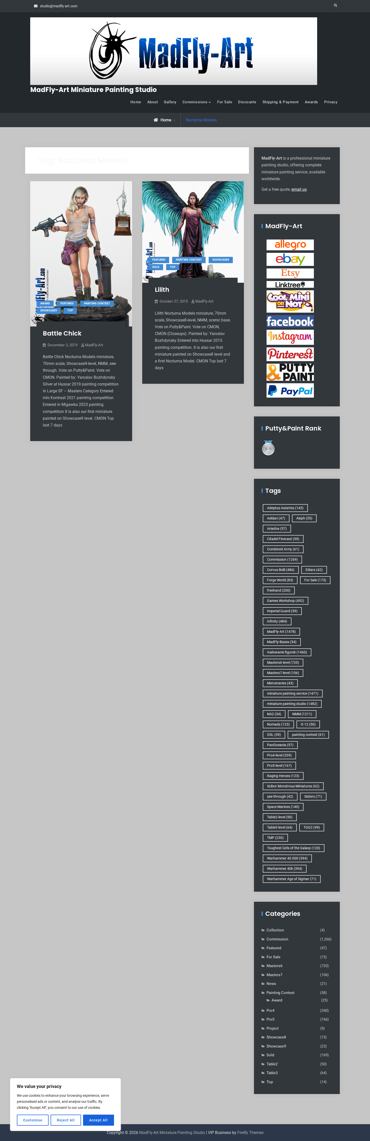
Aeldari (276, 518)
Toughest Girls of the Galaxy (293, 848)
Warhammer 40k (284, 869)
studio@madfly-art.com (58, 6)
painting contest (308, 735)
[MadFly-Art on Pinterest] (290, 354)
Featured (66, 303)
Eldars (314, 570)
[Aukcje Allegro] (290, 245)
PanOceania (280, 745)
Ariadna (277, 529)
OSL (274, 735)
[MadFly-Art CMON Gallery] (290, 301)
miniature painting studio (292, 704)
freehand (278, 590)
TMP (275, 838)
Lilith (162, 289)
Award (45, 303)
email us (299, 189)
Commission (282, 559)
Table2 (272, 1064)
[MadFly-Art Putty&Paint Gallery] (290, 372)
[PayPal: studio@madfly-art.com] (290, 390)
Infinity (277, 621)
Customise (33, 1120)
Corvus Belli (280, 570)
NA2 (274, 714)
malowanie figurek (287, 652)
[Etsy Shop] (290, 273)
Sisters (313, 796)
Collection (275, 930)
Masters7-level (283, 673)
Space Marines (283, 807)
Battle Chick (62, 333)
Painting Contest (97, 303)
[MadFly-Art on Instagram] (290, 337)
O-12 (308, 724)
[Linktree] (290, 284)
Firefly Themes (250, 1132)
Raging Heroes (283, 776)
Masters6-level (283, 662)
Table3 (272, 1073)
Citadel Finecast (283, 539)
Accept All (98, 1120)
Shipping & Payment (281, 102)
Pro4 (270, 1010)
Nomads (278, 724)
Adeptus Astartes (285, 508)
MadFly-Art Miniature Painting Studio (93, 89)
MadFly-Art (94, 345)
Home (135, 102)
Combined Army (283, 549)
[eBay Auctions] (290, 259)
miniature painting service (292, 693)
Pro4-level (279, 755)
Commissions (195, 102)
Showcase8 (220, 259)
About (152, 102)
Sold (155, 267)
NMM (302, 714)
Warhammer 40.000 (287, 858)
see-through (280, 796)
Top (70, 310)
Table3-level (279, 827)
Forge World (280, 580)
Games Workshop (285, 601)
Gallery (170, 102)
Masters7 (274, 975)
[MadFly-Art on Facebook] (290, 321)
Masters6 (274, 966)
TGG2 (312, 827)
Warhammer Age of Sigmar (291, 879)
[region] (65, 1104)
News (271, 983)
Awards (311, 102)
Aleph (304, 518)
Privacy (331, 102)
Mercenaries (280, 683)
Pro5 (270, 1019)
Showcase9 (48, 310)
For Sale (224, 102)
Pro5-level (279, 766)
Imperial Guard (282, 611)
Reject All (66, 1120)
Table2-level (279, 817)
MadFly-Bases (282, 642)
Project (273, 1028)
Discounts (247, 102)
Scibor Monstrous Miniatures (293, 786)
